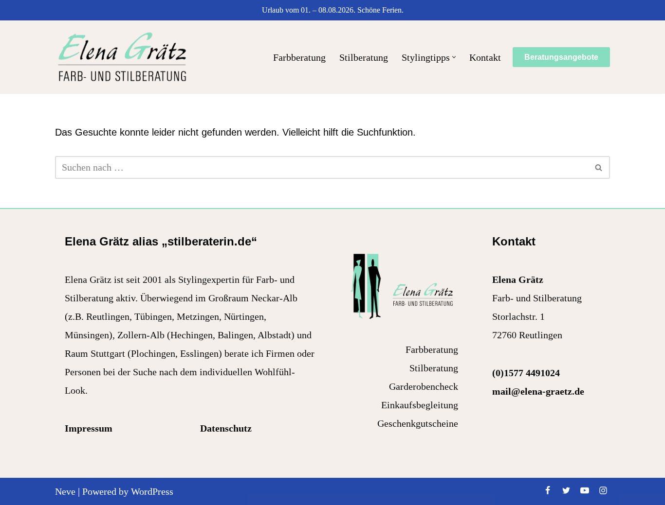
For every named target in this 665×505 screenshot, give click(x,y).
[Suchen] (599, 167)
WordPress (152, 491)
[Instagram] (603, 490)
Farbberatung (299, 57)
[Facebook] (547, 490)
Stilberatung (363, 57)
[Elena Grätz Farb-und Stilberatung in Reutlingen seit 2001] (122, 57)
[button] (454, 57)
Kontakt (485, 57)
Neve (65, 491)
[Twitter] (566, 490)
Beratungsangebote (561, 57)
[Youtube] (584, 490)
